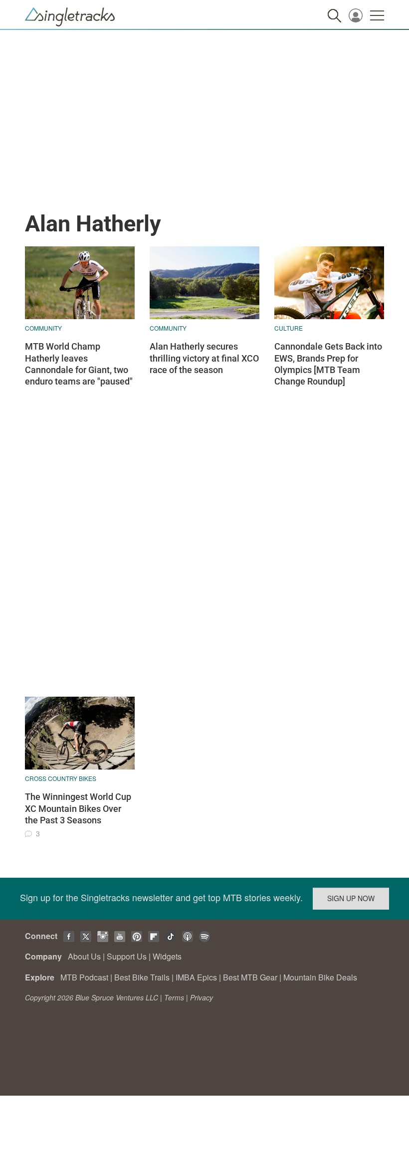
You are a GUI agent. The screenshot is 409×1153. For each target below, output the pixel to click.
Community (43, 328)
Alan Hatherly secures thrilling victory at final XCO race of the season (204, 358)
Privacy (201, 997)
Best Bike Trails (142, 977)
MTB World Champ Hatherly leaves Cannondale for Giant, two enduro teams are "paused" (79, 363)
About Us (84, 956)
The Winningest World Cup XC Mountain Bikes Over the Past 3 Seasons (78, 808)
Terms (174, 997)
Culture (288, 328)
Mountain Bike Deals (320, 977)
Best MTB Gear (250, 977)
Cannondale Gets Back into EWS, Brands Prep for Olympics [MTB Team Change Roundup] (328, 363)
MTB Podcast (84, 977)
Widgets (167, 956)
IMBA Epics (196, 977)
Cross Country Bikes (60, 778)
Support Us (127, 956)
